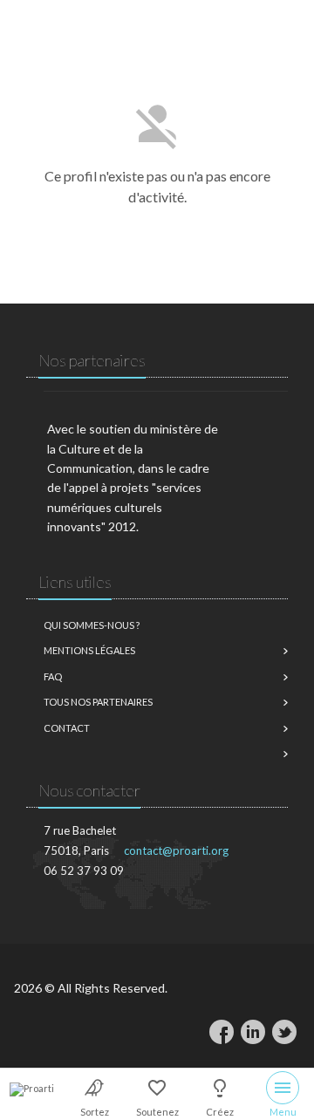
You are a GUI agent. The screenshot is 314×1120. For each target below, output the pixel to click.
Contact (67, 728)
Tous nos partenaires (98, 701)
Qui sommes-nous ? (92, 625)
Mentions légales (89, 650)
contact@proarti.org (176, 850)
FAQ (53, 676)
